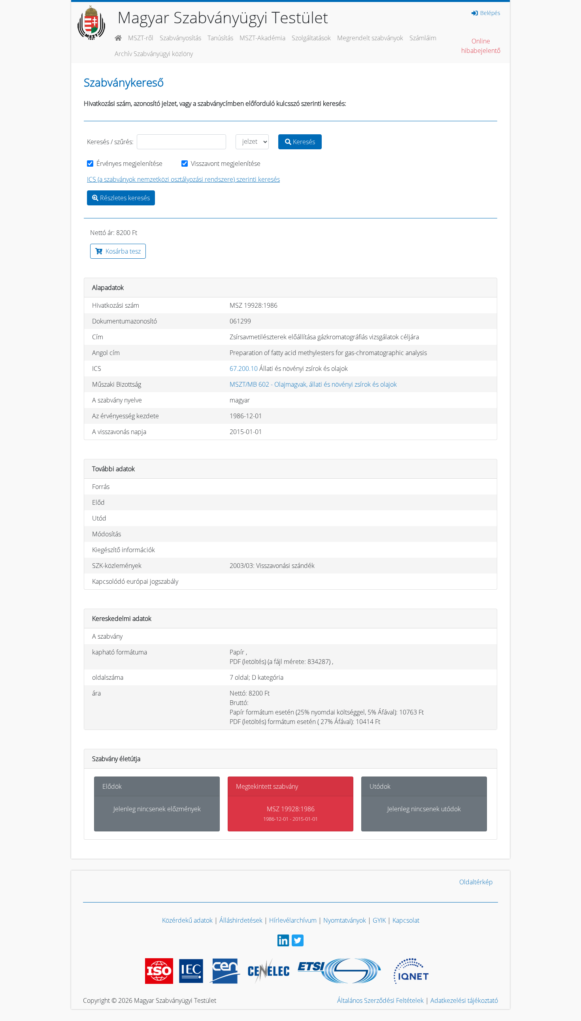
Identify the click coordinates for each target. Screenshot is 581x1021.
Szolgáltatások (311, 38)
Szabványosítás (180, 38)
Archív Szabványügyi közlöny (154, 53)
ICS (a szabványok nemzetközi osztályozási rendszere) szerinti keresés (183, 179)
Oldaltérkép (476, 882)
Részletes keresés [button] (124, 198)
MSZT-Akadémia (262, 38)
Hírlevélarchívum (293, 920)
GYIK (379, 920)
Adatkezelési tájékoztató (464, 1000)
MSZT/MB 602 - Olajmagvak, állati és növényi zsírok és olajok (313, 384)
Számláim (422, 38)
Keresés (303, 141)
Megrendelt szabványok (370, 38)
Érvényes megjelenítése (129, 163)
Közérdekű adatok (187, 920)
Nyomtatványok (344, 920)
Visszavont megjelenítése (225, 163)
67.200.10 (244, 368)
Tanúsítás (220, 38)
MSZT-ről (140, 38)
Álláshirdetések (240, 920)
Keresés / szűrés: (110, 141)
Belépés (489, 13)
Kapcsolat (405, 920)
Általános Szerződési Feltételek (380, 1000)
